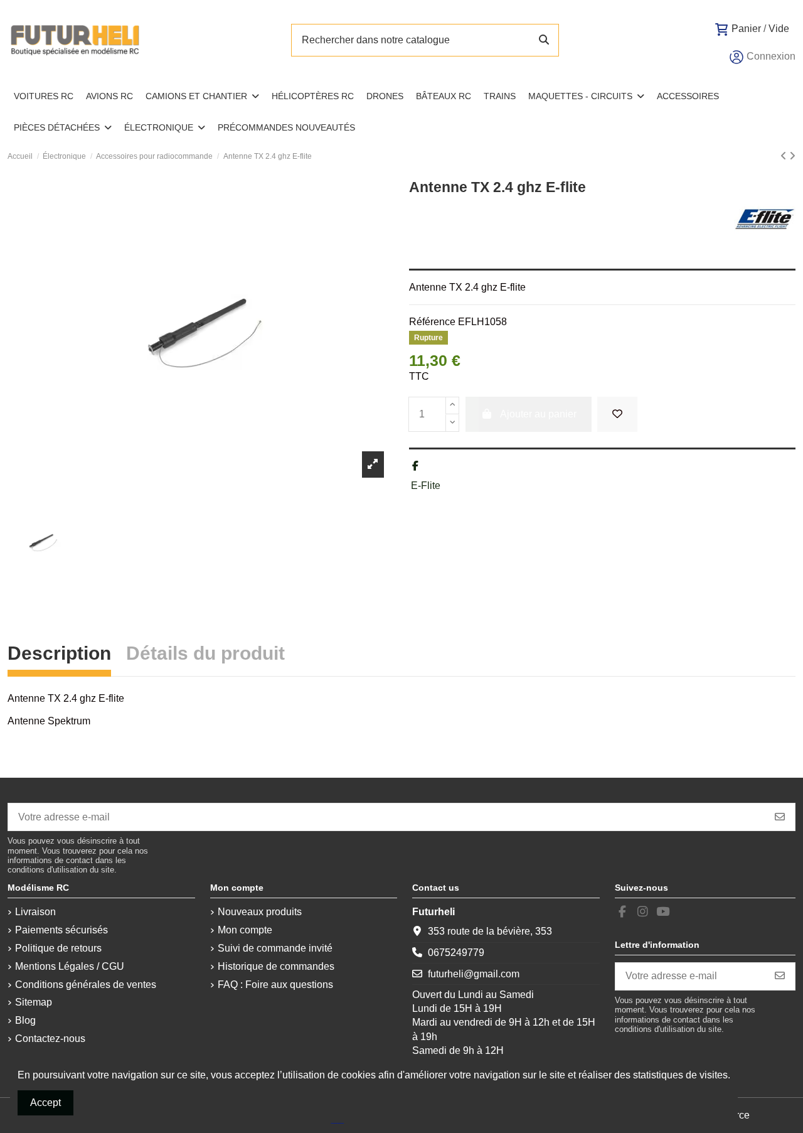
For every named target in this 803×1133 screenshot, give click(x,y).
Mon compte (245, 930)
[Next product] (792, 156)
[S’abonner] (780, 816)
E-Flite (425, 485)
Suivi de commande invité (275, 948)
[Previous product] (784, 156)
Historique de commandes (276, 966)
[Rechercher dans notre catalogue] (544, 40)
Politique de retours (58, 948)
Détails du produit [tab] (205, 655)
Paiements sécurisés (61, 930)
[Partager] (415, 466)
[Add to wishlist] (617, 414)
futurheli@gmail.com (473, 974)
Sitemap (33, 1002)
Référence (432, 321)
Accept (45, 1102)
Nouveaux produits (260, 911)
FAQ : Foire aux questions (275, 984)
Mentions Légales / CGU (69, 966)
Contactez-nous (50, 1038)
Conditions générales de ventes (85, 984)
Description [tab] (59, 655)
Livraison (35, 911)
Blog (25, 1020)
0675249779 (456, 952)
